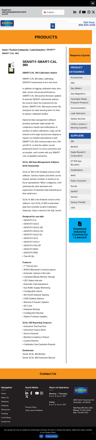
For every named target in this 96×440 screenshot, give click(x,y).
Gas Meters (76, 88)
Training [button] (4, 414)
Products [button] (4, 406)
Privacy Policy (30, 407)
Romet (74, 186)
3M (72, 141)
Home (5, 49)
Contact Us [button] (5, 422)
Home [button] (3, 393)
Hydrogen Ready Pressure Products (79, 101)
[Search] (52, 26)
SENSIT (74, 191)
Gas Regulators (78, 93)
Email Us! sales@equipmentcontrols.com (14, 12)
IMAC (73, 175)
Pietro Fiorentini (78, 181)
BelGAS (74, 146)
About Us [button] (5, 398)
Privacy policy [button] (51, 436)
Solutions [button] (5, 402)
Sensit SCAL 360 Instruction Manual (38, 358)
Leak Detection (37, 49)
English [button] (50, 12)
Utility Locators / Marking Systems (79, 126)
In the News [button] (6, 418)
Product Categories (19, 49)
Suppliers (77, 135)
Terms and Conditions (34, 410)
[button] (93, 3)
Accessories (76, 77)
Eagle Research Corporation (78, 154)
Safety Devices (78, 118)
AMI (72, 83)
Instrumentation (78, 108)
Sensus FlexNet (78, 202)
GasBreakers (77, 170)
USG (73, 207)
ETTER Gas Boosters (76, 163)
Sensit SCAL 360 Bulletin (34, 354)
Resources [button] (5, 410)
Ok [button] (41, 436)
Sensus (74, 197)
